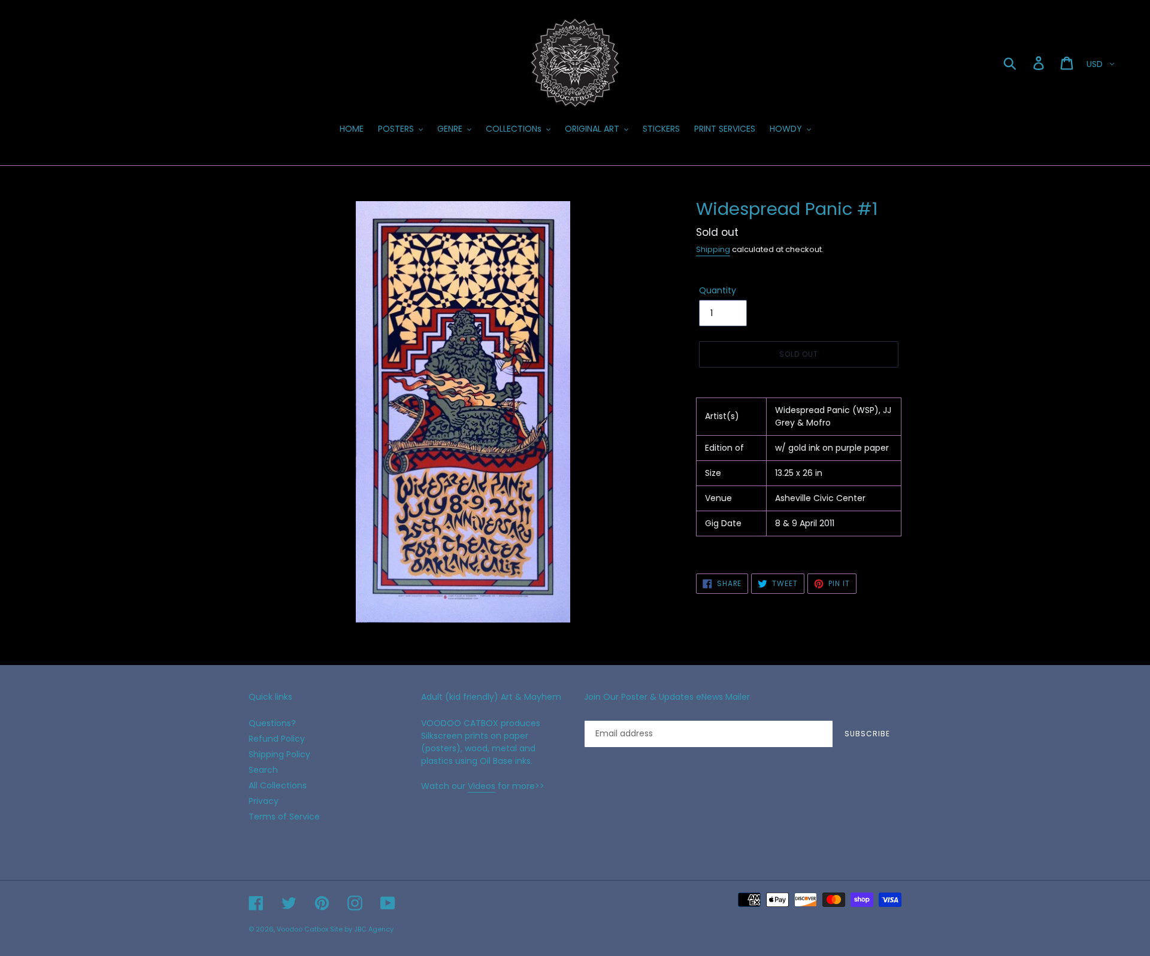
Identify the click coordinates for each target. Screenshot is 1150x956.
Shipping (713, 249)
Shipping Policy (279, 754)
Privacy (264, 801)
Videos (481, 786)
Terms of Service (284, 817)
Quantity (717, 290)
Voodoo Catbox (302, 929)
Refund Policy (277, 739)
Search (263, 770)
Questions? (272, 723)
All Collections (278, 785)
